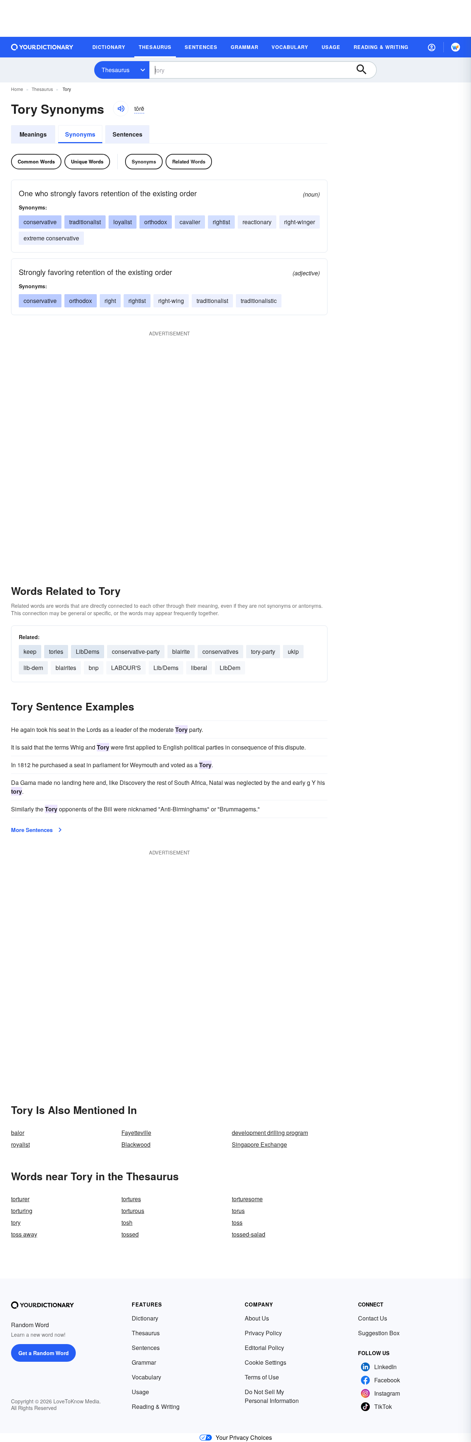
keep (30, 651)
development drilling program (270, 1132)
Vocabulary (146, 1377)
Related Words (188, 161)
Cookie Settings (265, 1362)
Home (17, 89)
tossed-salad (248, 1234)
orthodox (155, 222)
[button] (431, 47)
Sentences (127, 134)
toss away (24, 1234)
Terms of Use (262, 1377)
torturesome (247, 1199)
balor (17, 1132)
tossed (130, 1234)
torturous (132, 1210)
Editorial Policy (264, 1347)
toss (237, 1222)
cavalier (190, 222)
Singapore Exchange (259, 1144)
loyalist (122, 222)
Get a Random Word (43, 1353)
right (110, 300)
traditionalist (85, 222)
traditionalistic (259, 300)
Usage (140, 1392)
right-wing (171, 300)
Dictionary (145, 1318)
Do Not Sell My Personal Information (272, 1396)
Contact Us (372, 1318)
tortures (131, 1199)
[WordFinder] (455, 47)
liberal (199, 667)
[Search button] (365, 70)
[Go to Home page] (42, 47)
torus (238, 1210)
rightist (221, 222)
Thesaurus (116, 70)
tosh (126, 1222)
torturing (21, 1210)
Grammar (144, 1362)
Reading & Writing (156, 1406)
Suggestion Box (379, 1333)
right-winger (299, 222)
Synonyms (80, 134)
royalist (20, 1144)
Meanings (33, 134)
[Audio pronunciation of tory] (120, 108)
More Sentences (32, 830)
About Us (257, 1318)
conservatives (220, 651)
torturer (20, 1199)
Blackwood (135, 1144)
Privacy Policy (263, 1333)
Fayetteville (136, 1132)
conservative (40, 222)
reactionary (257, 222)
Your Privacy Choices (244, 1437)
